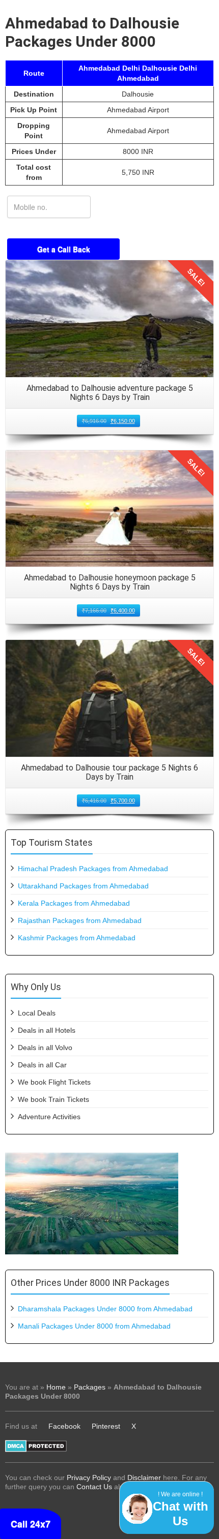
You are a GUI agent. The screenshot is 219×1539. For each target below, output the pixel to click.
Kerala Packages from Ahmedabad (74, 903)
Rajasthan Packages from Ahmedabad (80, 920)
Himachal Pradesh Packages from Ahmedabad (93, 869)
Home (56, 1387)
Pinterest (106, 1426)
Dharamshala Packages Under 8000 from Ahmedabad (105, 1309)
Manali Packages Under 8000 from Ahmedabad (94, 1326)
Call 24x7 (30, 1523)
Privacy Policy (89, 1477)
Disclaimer (144, 1477)
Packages (89, 1387)
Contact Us (94, 1487)
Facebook (64, 1426)
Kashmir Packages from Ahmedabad (76, 938)
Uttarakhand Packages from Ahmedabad (83, 886)
